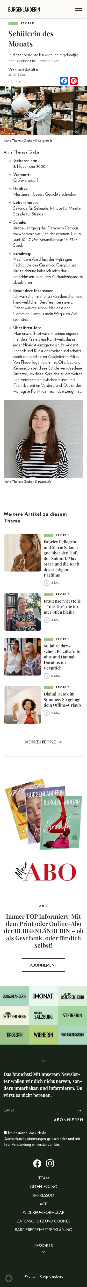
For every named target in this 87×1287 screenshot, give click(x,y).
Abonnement (43, 965)
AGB (43, 1204)
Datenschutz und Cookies (43, 1221)
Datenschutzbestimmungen (25, 1139)
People (27, 23)
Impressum (43, 1195)
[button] (8, 1278)
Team (43, 1178)
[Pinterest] (74, 81)
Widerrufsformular (43, 1213)
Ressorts (43, 1246)
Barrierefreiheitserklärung (43, 1230)
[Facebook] (64, 81)
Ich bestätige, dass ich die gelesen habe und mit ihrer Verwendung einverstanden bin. (42, 1138)
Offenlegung (43, 1187)
